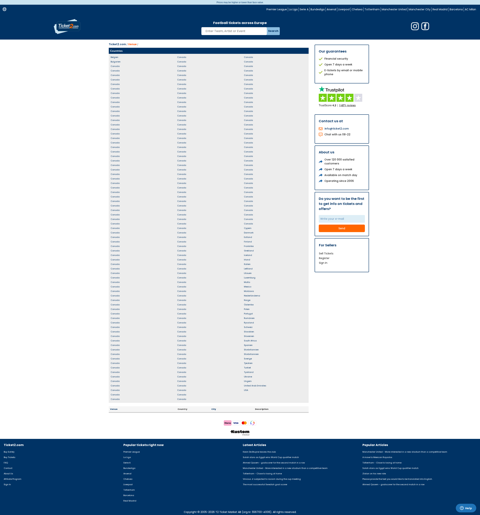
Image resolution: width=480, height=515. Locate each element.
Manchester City (419, 9)
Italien (247, 264)
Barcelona (456, 9)
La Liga (293, 9)
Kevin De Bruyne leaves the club (259, 451)
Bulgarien (116, 61)
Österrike (249, 304)
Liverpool (344, 9)
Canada (115, 66)
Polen (247, 309)
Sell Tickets (326, 253)
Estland (248, 237)
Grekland (249, 250)
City (213, 409)
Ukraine (248, 376)
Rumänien (249, 318)
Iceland (248, 255)
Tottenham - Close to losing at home (262, 473)
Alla (305, 50)
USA (246, 390)
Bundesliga (317, 9)
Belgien (114, 57)
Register (324, 258)
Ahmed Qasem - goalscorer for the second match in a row (274, 462)
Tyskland (249, 372)
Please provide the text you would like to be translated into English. (397, 479)
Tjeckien (248, 363)
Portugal (248, 313)
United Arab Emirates (255, 385)
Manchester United (394, 9)
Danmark (249, 232)
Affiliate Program (12, 479)
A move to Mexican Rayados (377, 457)
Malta (247, 282)
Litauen (248, 273)
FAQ (6, 462)
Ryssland (249, 322)
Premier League (276, 9)
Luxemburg (249, 277)
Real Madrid (440, 9)
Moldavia (249, 291)
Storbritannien (251, 349)
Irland (247, 259)
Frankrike (249, 246)
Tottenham (372, 9)
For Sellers (327, 245)
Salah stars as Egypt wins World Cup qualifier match (271, 457)
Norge (247, 300)
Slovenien (249, 336)
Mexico (247, 286)
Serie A (304, 9)
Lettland (248, 268)
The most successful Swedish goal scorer (265, 484)
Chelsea (357, 9)
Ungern (248, 381)
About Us (8, 473)
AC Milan (470, 9)
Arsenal (331, 9)
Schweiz (248, 327)
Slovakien (249, 331)
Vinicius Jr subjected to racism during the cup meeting (272, 479)
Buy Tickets (9, 457)
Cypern (247, 228)
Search (273, 31)
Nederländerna (252, 295)
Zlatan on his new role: (374, 473)
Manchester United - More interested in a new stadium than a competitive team (285, 468)
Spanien (248, 345)
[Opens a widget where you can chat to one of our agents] (466, 508)
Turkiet (247, 367)
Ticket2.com (117, 44)
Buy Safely (9, 451)
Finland (248, 241)
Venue (132, 44)
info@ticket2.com (337, 128)
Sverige (248, 358)
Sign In (323, 263)
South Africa (250, 340)
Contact (8, 468)
